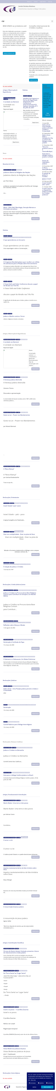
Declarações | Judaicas (9, 680)
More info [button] (33, 1080)
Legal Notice (43, 1)
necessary (33, 1083)
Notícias (25, 90)
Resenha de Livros (8, 164)
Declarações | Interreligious (11, 1073)
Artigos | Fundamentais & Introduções (14, 794)
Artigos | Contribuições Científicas (13, 943)
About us (29, 1)
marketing (50, 1083)
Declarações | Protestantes (11, 497)
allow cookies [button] (47, 1087)
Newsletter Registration (22, 1087)
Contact (36, 1)
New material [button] (47, 114)
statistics (41, 1083)
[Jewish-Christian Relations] (9, 9)
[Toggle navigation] (52, 21)
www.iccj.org (33, 80)
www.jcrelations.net (9, 53)
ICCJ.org (50, 1)
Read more (16, 142)
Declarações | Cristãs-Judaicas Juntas (14, 584)
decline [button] (34, 1087)
